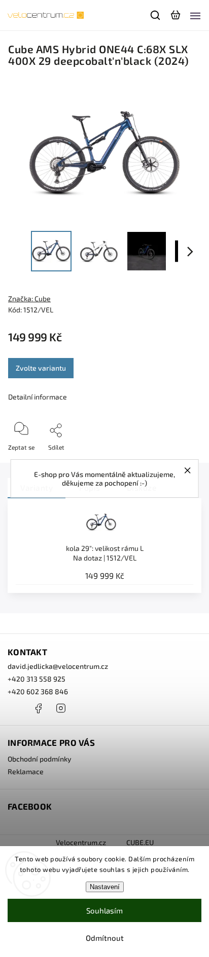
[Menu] (195, 15)
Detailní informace (37, 396)
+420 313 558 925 (36, 678)
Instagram (60, 708)
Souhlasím (104, 910)
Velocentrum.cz (81, 842)
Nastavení (105, 887)
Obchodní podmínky (40, 758)
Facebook (38, 708)
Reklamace (26, 771)
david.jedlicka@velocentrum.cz (58, 666)
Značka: (29, 298)
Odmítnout (105, 937)
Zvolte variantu (41, 368)
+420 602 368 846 (38, 691)
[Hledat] (156, 15)
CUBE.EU (140, 842)
